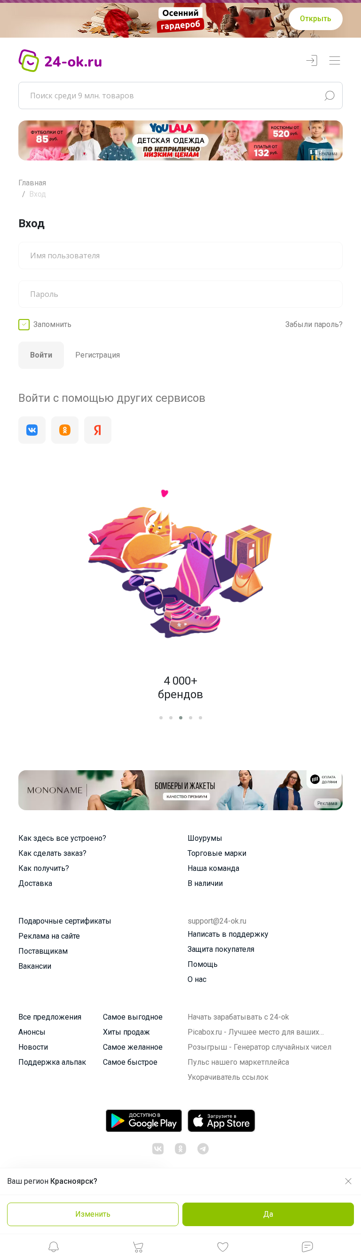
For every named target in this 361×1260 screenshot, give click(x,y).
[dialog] (180, 630)
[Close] (287, 495)
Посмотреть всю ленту (238, 758)
